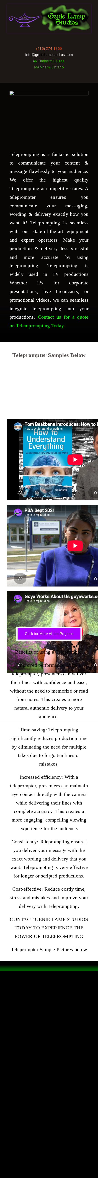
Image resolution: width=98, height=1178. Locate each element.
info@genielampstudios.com (49, 55)
